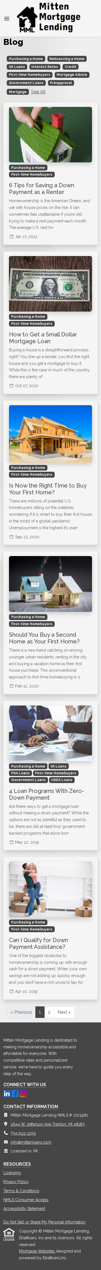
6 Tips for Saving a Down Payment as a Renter (41, 188)
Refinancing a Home (66, 59)
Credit (70, 67)
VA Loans (17, 67)
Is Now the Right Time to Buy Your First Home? (47, 489)
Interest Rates (44, 67)
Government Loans (26, 83)
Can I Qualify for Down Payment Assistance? (38, 943)
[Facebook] (16, 1093)
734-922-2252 (23, 1133)
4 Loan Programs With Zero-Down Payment (46, 794)
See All (38, 91)
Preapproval (61, 83)
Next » (64, 1012)
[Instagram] (23, 1093)
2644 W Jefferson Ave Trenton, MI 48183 (48, 1124)
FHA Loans (20, 773)
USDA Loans (61, 780)
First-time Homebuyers (29, 75)
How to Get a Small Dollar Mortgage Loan (43, 338)
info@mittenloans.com (31, 1142)
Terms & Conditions (21, 1191)
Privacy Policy (16, 1181)
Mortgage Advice (72, 75)
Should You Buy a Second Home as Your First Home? (44, 638)
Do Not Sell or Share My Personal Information (44, 1222)
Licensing (12, 1172)
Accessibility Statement (24, 1208)
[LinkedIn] (7, 1093)
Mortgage (18, 92)
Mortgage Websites (37, 1251)
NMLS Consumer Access (26, 1200)
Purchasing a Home (26, 59)
